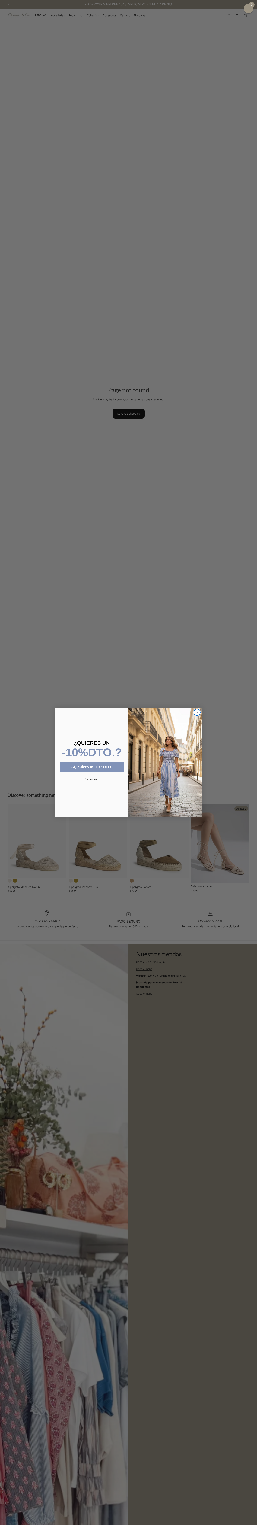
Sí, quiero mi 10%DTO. (91, 767)
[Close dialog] (197, 712)
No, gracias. (92, 778)
